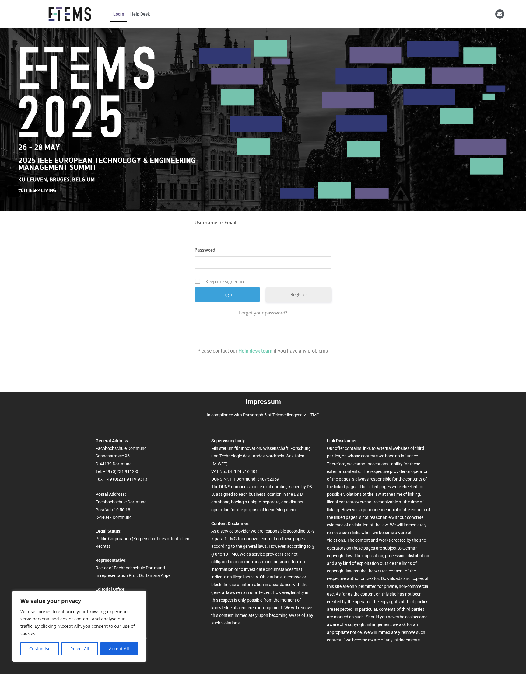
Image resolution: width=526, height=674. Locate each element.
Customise (40, 648)
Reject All (79, 648)
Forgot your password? (263, 313)
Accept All (119, 648)
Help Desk (140, 14)
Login (118, 14)
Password (205, 250)
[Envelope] (499, 14)
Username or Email (215, 222)
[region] (79, 626)
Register (298, 294)
